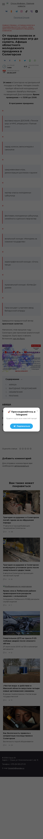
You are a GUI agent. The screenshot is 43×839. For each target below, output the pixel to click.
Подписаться (23, 426)
